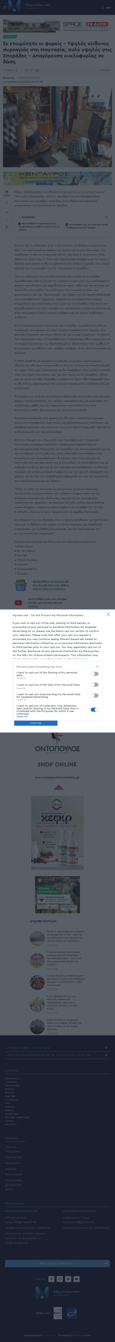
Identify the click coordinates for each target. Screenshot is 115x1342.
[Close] (109, 615)
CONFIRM (35, 723)
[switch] (95, 674)
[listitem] (57, 666)
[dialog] (57, 671)
